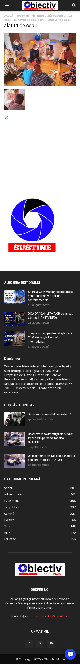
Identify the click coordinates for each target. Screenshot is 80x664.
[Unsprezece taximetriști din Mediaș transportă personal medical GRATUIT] (14, 439)
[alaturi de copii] (40, 85)
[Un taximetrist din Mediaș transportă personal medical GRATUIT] (14, 461)
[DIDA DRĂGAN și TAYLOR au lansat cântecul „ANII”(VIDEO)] (14, 319)
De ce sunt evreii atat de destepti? (50, 414)
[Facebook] (29, 644)
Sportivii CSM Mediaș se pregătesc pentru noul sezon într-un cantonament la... (50, 296)
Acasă (8, 15)
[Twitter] (40, 644)
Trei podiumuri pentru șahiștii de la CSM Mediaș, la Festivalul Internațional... (50, 337)
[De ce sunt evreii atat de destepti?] (14, 419)
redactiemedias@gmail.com (50, 616)
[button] (7, 5)
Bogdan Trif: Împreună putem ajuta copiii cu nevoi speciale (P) (38, 17)
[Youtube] (51, 644)
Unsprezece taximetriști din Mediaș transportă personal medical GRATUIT (50, 438)
